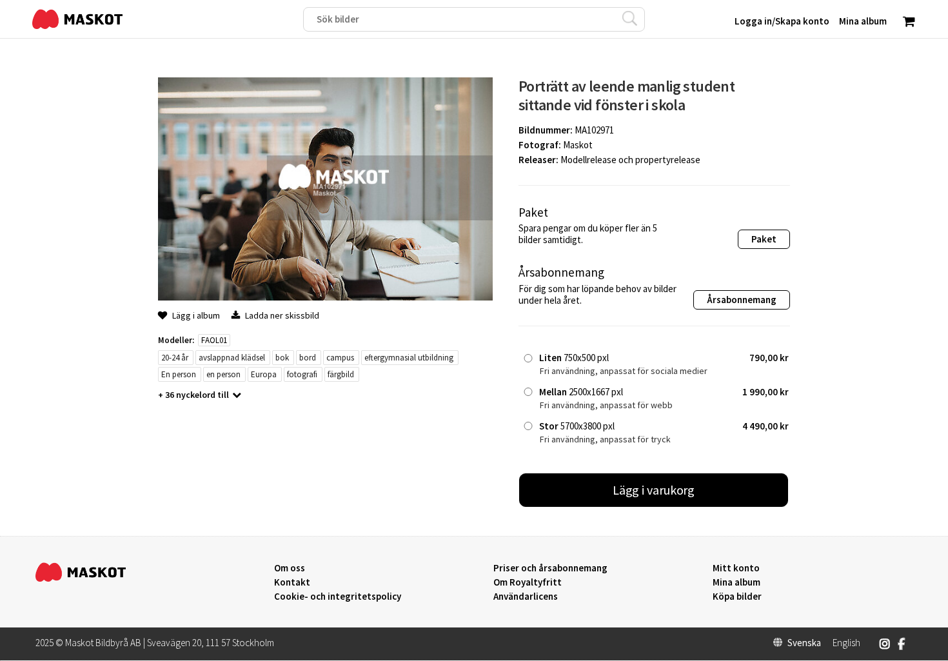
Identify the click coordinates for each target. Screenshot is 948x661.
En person (178, 374)
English (846, 643)
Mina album (736, 582)
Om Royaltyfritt (527, 582)
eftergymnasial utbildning (408, 357)
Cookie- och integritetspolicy (337, 596)
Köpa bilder (737, 596)
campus (340, 357)
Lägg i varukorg (654, 490)
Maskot (578, 145)
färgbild (341, 374)
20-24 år (174, 357)
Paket (763, 239)
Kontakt (292, 582)
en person (223, 374)
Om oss (289, 568)
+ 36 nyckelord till (193, 394)
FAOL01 (214, 340)
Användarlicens (525, 596)
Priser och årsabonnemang (550, 568)
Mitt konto (736, 568)
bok (282, 357)
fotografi (302, 374)
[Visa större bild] (325, 297)
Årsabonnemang (741, 299)
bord (307, 357)
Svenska (804, 643)
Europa (264, 374)
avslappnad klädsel (232, 357)
